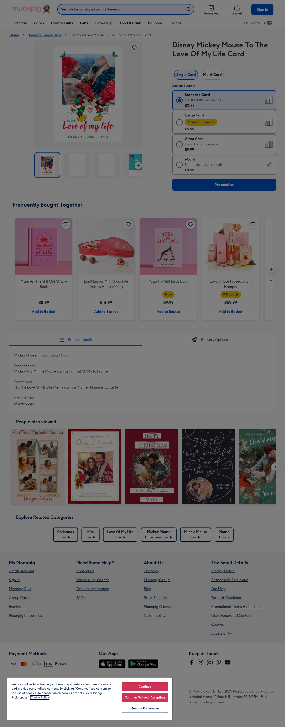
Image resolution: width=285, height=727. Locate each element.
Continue (145, 686)
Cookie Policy (40, 697)
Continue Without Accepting (145, 697)
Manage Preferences (144, 708)
